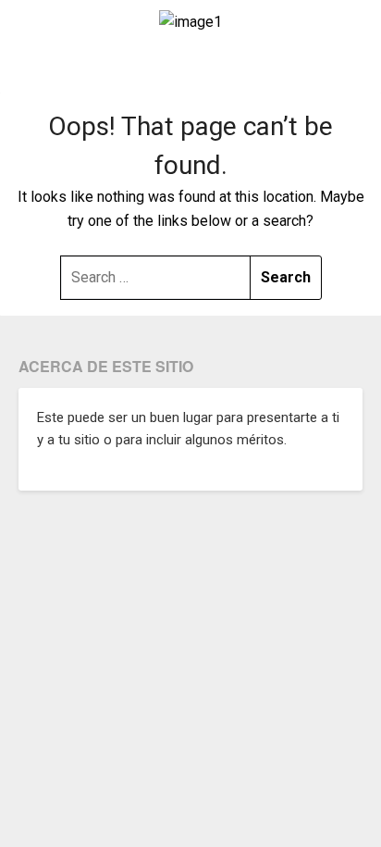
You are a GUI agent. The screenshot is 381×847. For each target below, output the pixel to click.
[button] (190, 68)
